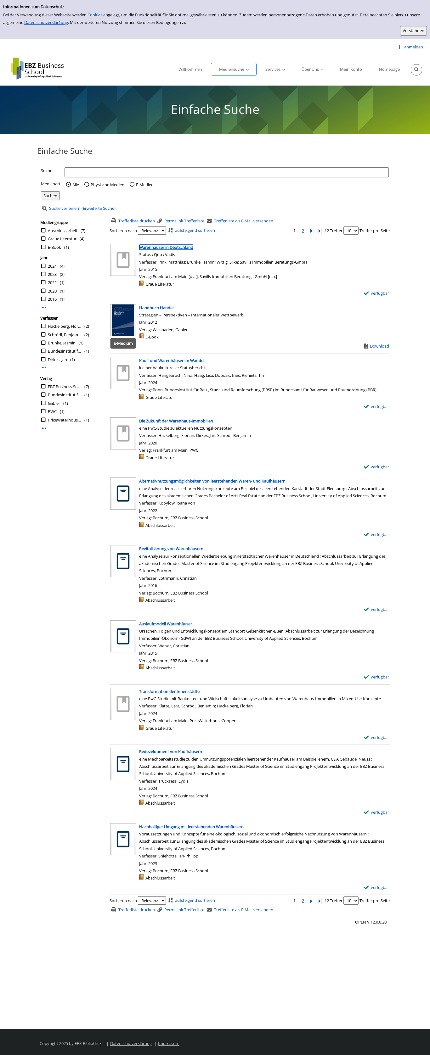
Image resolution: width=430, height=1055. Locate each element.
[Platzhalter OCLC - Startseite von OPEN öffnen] (41, 68)
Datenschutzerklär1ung (46, 22)
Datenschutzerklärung (131, 1043)
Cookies (95, 15)
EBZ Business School (64, 386)
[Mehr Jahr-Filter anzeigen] (44, 307)
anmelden (413, 47)
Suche (46, 170)
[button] (416, 69)
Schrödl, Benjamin (64, 335)
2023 (52, 274)
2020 (52, 291)
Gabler (54, 403)
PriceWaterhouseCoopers (64, 420)
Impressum (168, 1043)
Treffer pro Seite (374, 230)
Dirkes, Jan (57, 359)
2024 (52, 266)
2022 (52, 282)
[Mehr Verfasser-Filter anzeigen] (44, 367)
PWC (52, 411)
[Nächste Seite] (311, 230)
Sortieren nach (123, 230)
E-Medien (145, 184)
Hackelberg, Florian (64, 326)
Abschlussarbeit (62, 230)
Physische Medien (107, 184)
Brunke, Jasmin (62, 343)
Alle (75, 184)
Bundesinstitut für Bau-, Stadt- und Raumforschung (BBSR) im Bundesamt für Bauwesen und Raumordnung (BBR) (64, 395)
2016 (52, 299)
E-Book (54, 247)
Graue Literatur (62, 239)
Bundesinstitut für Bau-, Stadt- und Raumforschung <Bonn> (64, 351)
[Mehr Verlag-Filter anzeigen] (44, 428)
